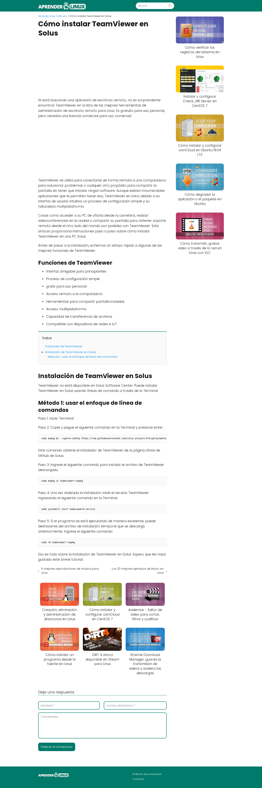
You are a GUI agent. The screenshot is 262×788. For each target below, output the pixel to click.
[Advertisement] (102, 67)
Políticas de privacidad (147, 774)
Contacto (138, 779)
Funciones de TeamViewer (63, 346)
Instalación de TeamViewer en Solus (70, 352)
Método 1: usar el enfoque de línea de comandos (82, 357)
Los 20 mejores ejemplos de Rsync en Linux (138, 571)
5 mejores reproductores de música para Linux (70, 571)
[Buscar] (170, 5)
